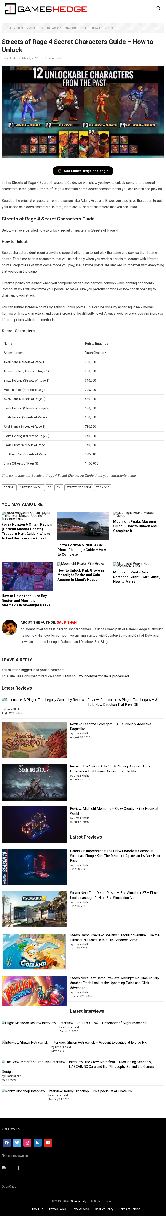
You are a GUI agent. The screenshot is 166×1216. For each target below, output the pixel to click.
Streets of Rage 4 (79, 487)
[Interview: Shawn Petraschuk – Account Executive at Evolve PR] (25, 1042)
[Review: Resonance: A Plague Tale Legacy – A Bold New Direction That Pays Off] (43, 700)
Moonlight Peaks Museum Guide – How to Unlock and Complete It (135, 526)
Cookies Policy (104, 1209)
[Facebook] (7, 1143)
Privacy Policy (57, 1209)
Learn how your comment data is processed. (96, 676)
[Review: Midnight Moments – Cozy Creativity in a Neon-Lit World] (34, 825)
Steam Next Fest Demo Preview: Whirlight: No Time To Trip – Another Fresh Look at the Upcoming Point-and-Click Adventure (116, 983)
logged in (28, 670)
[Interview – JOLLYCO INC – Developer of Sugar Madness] (29, 1023)
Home (8, 28)
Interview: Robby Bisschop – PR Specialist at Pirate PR (90, 1091)
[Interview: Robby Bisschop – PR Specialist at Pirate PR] (23, 1091)
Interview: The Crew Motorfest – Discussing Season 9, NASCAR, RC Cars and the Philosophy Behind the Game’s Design (78, 1067)
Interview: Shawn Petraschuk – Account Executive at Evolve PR (99, 1042)
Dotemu (9, 487)
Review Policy (80, 1209)
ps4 (59, 487)
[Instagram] (27, 1143)
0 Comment (53, 58)
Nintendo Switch (31, 487)
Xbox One (102, 487)
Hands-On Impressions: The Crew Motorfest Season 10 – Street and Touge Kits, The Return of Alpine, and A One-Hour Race (115, 856)
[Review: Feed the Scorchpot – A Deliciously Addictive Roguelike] (34, 741)
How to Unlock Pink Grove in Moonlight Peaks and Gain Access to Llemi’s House (80, 575)
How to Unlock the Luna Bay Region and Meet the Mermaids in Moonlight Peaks (26, 600)
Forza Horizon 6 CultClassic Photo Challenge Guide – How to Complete (81, 550)
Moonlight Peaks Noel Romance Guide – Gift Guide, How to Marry (136, 577)
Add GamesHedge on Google (86, 171)
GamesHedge (79, 1201)
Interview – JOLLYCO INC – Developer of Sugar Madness (103, 1023)
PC (49, 487)
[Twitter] (17, 1143)
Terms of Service (129, 1209)
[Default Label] (37, 1143)
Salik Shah (9, 58)
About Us (37, 1209)
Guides (20, 28)
